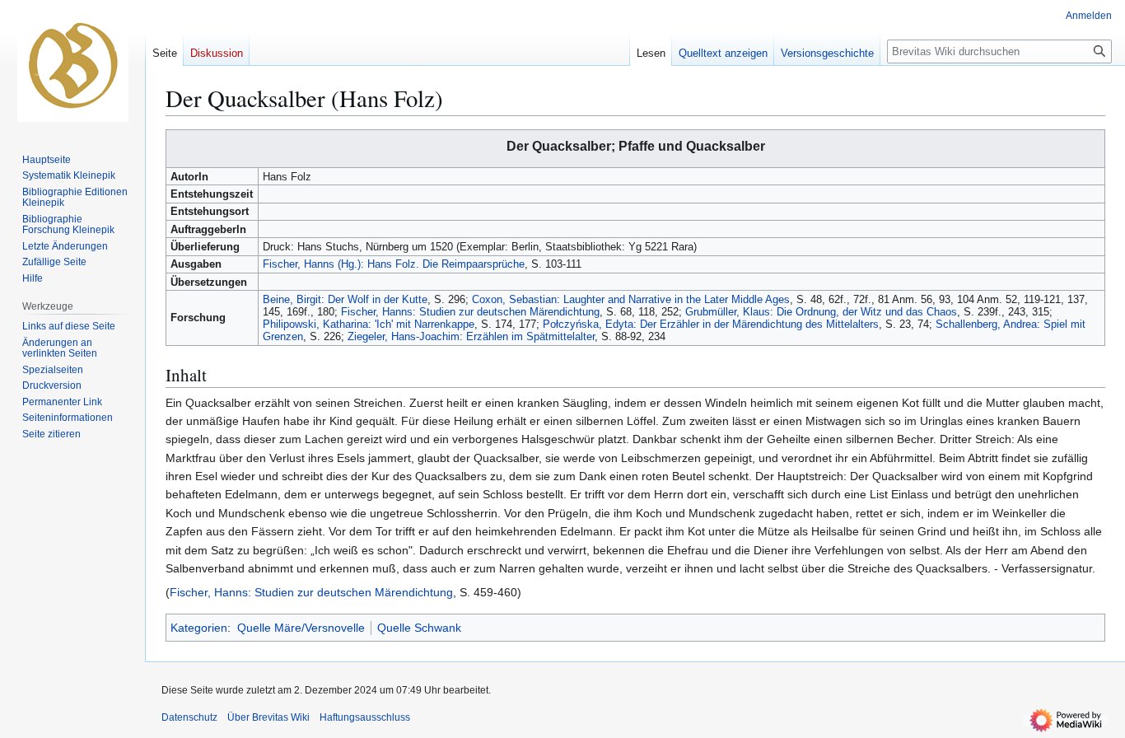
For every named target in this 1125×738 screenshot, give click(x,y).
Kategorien (198, 627)
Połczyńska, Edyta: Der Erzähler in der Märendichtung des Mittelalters (711, 324)
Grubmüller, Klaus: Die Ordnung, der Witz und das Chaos (821, 312)
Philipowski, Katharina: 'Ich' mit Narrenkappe (368, 324)
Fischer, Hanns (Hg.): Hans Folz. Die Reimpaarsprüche (394, 264)
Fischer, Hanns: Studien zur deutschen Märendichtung (470, 312)
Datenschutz (189, 717)
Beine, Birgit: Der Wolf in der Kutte (345, 299)
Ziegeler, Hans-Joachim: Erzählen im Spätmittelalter (471, 336)
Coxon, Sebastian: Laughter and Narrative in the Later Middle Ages (631, 299)
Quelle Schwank (419, 627)
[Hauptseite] (72, 66)
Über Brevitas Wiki (268, 717)
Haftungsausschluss (365, 717)
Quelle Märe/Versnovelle (301, 627)
